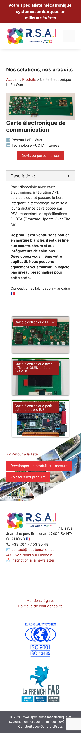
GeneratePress (51, 726)
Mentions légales (40, 601)
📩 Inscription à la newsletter (30, 560)
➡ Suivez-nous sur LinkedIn (29, 555)
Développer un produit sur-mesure (39, 466)
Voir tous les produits (28, 477)
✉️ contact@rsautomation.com (32, 550)
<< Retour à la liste (22, 454)
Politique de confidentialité (40, 606)
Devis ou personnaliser (40, 156)
